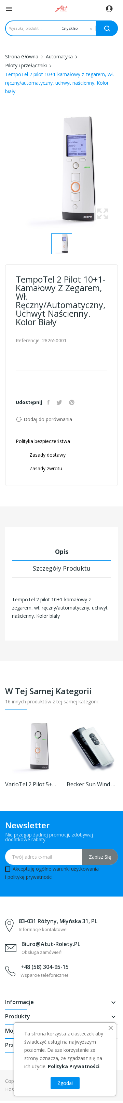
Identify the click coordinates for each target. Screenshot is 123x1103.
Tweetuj (60, 402)
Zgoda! (65, 1083)
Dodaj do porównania (48, 419)
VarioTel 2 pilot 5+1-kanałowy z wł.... (30, 784)
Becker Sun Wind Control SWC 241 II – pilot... (92, 784)
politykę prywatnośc (30, 877)
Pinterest (72, 402)
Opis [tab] (61, 551)
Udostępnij (49, 402)
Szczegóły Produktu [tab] (62, 568)
